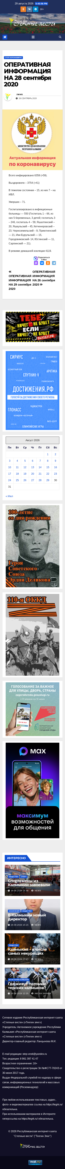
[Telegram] (54, 263)
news (20, 94)
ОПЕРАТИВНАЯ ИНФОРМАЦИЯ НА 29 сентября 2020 (20, 282)
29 (47, 480)
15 (47, 467)
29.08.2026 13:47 (20, 959)
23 (55, 473)
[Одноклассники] (48, 263)
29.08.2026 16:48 (20, 891)
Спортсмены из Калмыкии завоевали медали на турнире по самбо (30, 887)
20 (32, 473)
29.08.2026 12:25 (20, 993)
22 (47, 473)
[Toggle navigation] (33, 37)
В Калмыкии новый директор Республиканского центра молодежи (27, 921)
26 (25, 480)
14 (40, 467)
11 (17, 467)
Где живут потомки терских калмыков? (27, 986)
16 (55, 467)
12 (25, 467)
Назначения (14, 911)
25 (17, 480)
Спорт (24, 877)
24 (9, 480)
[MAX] (36, 263)
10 (9, 467)
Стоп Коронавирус (13, 57)
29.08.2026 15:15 (20, 925)
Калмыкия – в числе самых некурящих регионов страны (27, 953)
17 (9, 473)
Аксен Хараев (42, 993)
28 (40, 480)
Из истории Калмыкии (19, 980)
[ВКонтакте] (42, 263)
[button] (60, 37)
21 (40, 473)
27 (32, 480)
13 (32, 467)
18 (17, 473)
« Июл (9, 496)
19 (25, 473)
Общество (13, 877)
